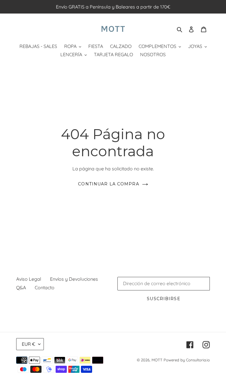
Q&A (21, 287)
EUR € (28, 344)
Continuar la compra (108, 184)
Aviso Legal (28, 279)
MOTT (157, 360)
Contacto (44, 287)
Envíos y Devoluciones (74, 279)
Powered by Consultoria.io (187, 360)
